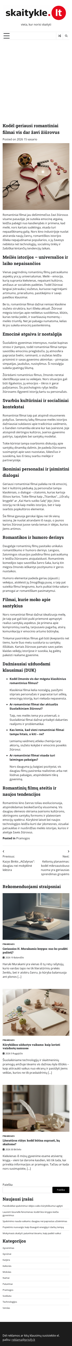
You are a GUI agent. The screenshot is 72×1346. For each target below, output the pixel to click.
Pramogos (23, 838)
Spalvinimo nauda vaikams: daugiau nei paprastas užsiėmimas (35, 1221)
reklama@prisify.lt (23, 1340)
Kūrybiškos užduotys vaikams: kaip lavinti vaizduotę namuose (31, 1046)
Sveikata (7, 1295)
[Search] (66, 36)
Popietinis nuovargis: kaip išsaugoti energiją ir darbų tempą (33, 1227)
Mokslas (7, 1271)
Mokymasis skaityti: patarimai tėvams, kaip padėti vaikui (32, 1233)
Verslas (6, 1307)
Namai (6, 1277)
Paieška (8, 1185)
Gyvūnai (7, 1253)
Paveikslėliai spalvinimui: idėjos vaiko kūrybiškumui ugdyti (33, 1205)
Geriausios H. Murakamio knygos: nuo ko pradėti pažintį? (35, 950)
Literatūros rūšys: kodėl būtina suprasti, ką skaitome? (31, 1142)
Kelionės (7, 1266)
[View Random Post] (59, 36)
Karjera (6, 1259)
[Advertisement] (36, 78)
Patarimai (8, 1284)
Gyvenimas (8, 1248)
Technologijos (10, 1301)
